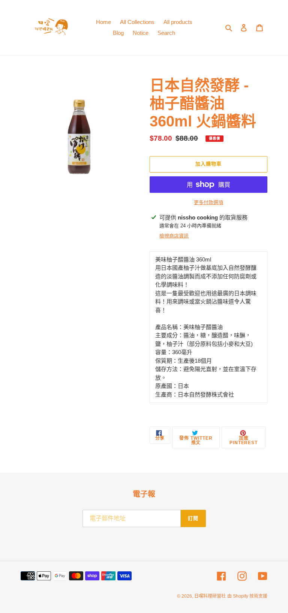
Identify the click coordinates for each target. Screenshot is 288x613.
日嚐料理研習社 (210, 596)
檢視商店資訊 (174, 236)
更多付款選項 (208, 202)
